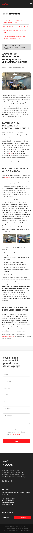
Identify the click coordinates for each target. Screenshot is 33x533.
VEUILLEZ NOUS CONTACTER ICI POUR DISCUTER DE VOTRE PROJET (15, 37)
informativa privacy (15, 434)
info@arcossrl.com (8, 503)
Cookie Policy (11, 530)
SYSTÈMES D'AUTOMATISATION (11, 47)
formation (7, 178)
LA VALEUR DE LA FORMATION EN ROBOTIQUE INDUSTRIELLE (13, 21)
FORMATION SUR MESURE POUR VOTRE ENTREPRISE (15, 31)
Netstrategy (27, 530)
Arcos (11, 153)
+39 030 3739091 (10, 499)
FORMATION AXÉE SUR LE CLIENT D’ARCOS (16, 26)
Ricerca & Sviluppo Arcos (11, 45)
